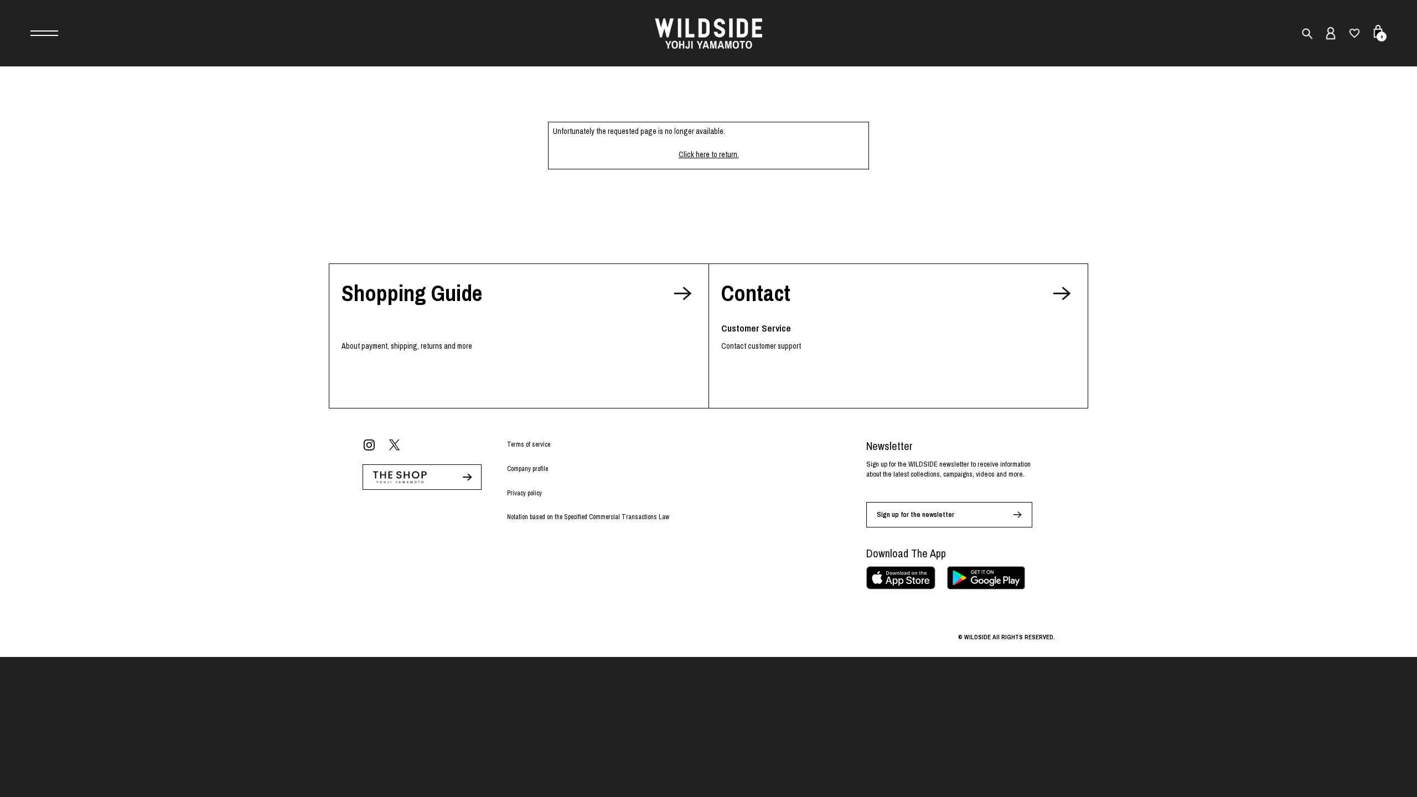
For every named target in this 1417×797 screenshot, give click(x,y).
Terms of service (528, 444)
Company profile (527, 468)
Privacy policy (524, 493)
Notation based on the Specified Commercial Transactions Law (588, 517)
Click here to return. (709, 154)
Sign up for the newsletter (915, 514)
